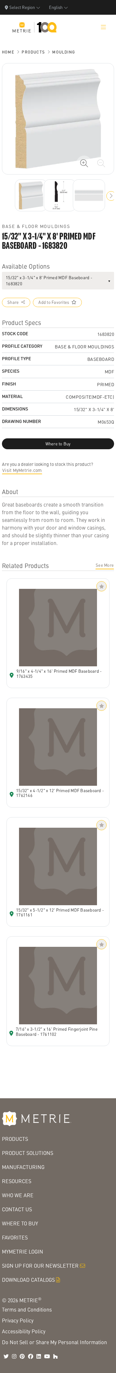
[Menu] (103, 27)
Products (33, 52)
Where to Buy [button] (58, 443)
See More (105, 565)
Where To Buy (20, 1223)
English (56, 7)
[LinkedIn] (38, 1356)
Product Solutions (27, 1153)
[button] (111, 196)
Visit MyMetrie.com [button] (22, 470)
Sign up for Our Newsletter (40, 1265)
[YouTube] (47, 1356)
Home (8, 52)
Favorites (15, 1237)
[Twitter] (6, 1356)
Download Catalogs (28, 1279)
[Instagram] (14, 1356)
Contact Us (17, 1209)
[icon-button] (84, 163)
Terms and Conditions (27, 1309)
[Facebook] (30, 1356)
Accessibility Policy (23, 1331)
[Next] (31, 195)
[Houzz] (55, 1356)
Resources (16, 1181)
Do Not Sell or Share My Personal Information (54, 1342)
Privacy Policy (18, 1320)
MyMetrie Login (22, 1251)
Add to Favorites (53, 302)
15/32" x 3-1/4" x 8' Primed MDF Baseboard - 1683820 (49, 281)
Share (13, 302)
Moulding (63, 52)
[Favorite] (101, 586)
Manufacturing (23, 1167)
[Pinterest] (22, 1356)
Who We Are (18, 1195)
